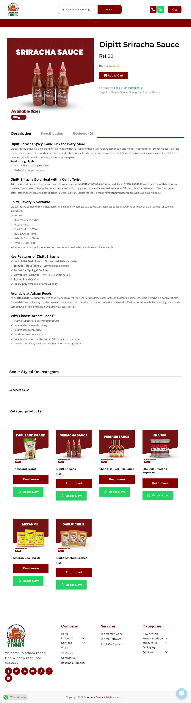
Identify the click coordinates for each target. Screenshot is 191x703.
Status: (103, 66)
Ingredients (135, 87)
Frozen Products (153, 638)
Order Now (30, 492)
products (67, 638)
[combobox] (78, 9)
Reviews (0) (83, 133)
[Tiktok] (41, 671)
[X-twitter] (24, 671)
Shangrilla (135, 92)
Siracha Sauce (151, 92)
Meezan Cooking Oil (26, 558)
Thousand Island (24, 469)
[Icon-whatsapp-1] (8, 678)
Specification (51, 133)
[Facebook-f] (8, 671)
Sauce (124, 92)
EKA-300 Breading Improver (155, 470)
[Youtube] (32, 671)
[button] (96, 22)
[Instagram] (16, 671)
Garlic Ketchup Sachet (71, 558)
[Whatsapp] (160, 9)
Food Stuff (120, 87)
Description (21, 133)
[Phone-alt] (153, 9)
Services (66, 642)
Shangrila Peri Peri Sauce (116, 469)
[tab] (21, 133)
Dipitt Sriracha (66, 469)
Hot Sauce (112, 92)
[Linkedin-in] (49, 671)
